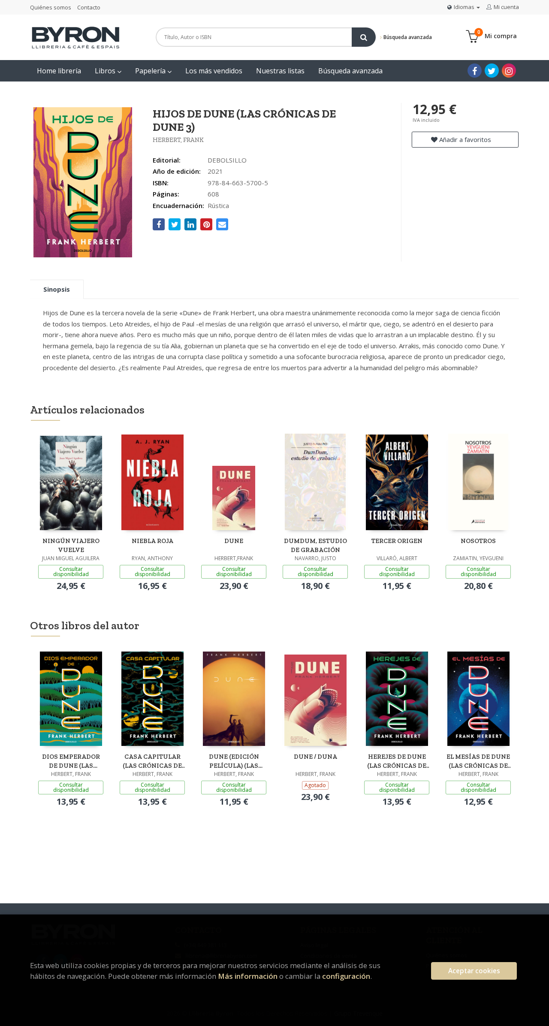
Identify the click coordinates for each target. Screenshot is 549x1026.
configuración (346, 976)
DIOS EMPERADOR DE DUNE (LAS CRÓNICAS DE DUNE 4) (71, 761)
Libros (106, 70)
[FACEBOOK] (475, 70)
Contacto (88, 7)
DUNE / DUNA (315, 756)
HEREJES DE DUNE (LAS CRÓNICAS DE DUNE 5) (396, 761)
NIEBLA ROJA (152, 541)
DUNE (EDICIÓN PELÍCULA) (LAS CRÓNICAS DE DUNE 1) (234, 761)
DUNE (233, 541)
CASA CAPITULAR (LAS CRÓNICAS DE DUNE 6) (152, 761)
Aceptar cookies (474, 970)
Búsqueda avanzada (407, 37)
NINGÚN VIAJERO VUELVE (71, 545)
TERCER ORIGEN (396, 541)
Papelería (151, 70)
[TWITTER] (492, 70)
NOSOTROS (478, 541)
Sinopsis (56, 289)
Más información (248, 976)
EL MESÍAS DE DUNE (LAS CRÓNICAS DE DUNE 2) (478, 761)
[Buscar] (364, 37)
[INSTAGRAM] (509, 70)
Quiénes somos (50, 7)
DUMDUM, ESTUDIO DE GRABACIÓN (315, 545)
